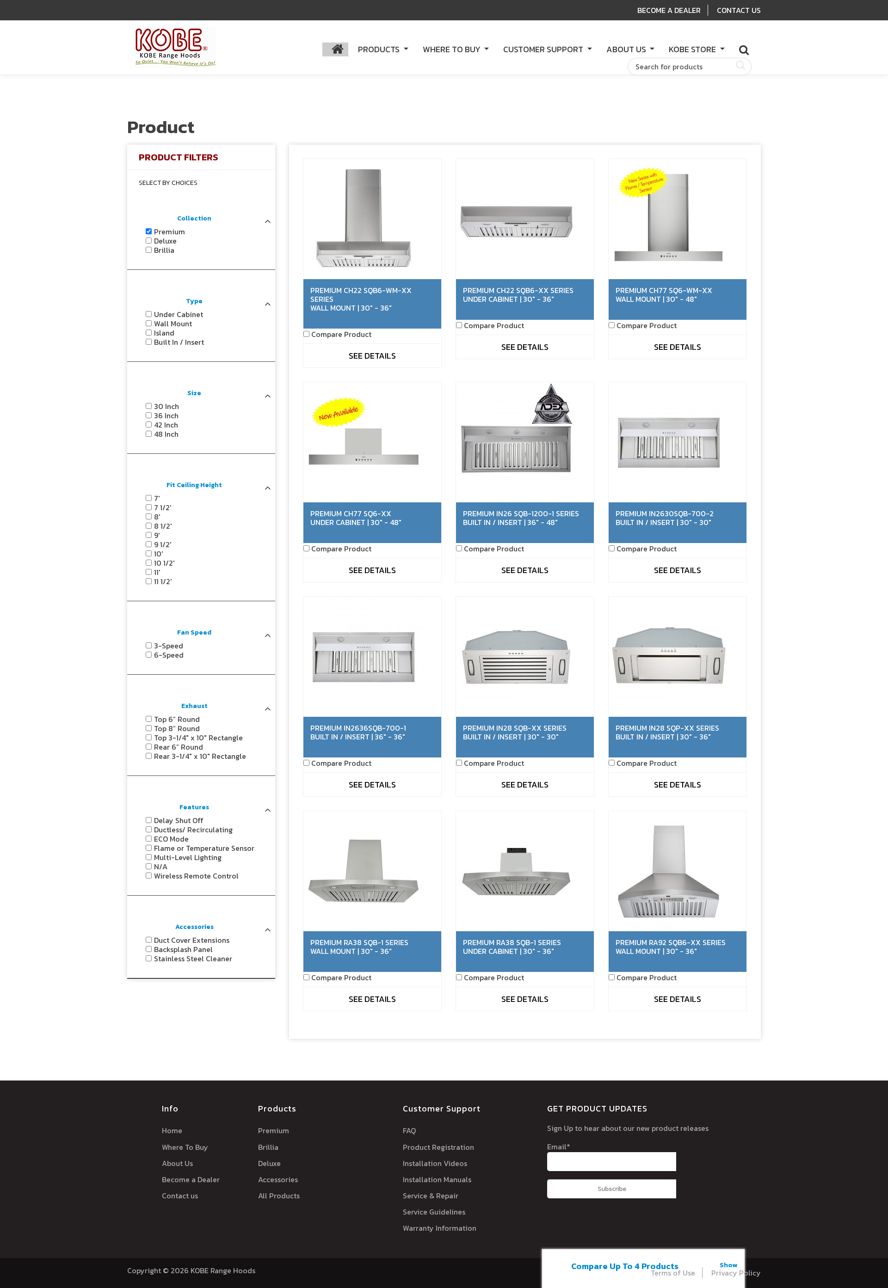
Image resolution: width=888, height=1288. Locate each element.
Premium (169, 231)
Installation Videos (435, 1163)
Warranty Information (439, 1227)
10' (158, 553)
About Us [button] (627, 49)
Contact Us (739, 10)
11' (157, 572)
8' (157, 516)
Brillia (164, 250)
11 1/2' (163, 581)
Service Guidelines (434, 1211)
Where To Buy (185, 1147)
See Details (372, 355)
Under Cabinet (178, 314)
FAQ (409, 1130)
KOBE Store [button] (693, 49)
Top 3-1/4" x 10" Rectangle (198, 737)
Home (172, 1130)
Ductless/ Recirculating (193, 829)
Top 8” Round (177, 728)
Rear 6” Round (178, 746)
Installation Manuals (437, 1179)
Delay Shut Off (179, 820)
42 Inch (166, 424)
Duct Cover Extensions (191, 940)
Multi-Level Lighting (188, 857)
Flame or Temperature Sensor (204, 848)
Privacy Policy (736, 1272)
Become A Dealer (669, 10)
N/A (160, 866)
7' (157, 498)
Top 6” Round (177, 719)
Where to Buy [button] (452, 49)
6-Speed (169, 654)
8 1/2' (163, 525)
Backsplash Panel (183, 949)
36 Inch (166, 415)
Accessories (278, 1179)
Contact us (180, 1195)
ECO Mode (171, 838)
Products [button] (379, 49)
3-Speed (168, 645)
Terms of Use (673, 1272)
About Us (177, 1163)
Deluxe (165, 240)
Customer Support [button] (544, 49)
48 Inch (166, 434)
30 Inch (166, 406)
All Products (279, 1195)
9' (157, 535)
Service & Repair (430, 1195)
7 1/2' (163, 507)
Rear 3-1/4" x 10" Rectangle (200, 756)
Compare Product (341, 334)
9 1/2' (163, 544)
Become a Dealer (191, 1179)
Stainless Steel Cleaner (193, 958)
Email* (558, 1146)
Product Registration (438, 1147)
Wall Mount (173, 323)
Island (164, 332)
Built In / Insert (179, 342)
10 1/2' (164, 562)
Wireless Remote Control (196, 875)
